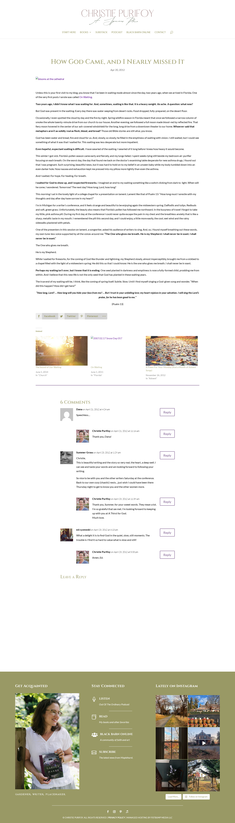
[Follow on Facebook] (107, 811)
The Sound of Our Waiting (48, 367)
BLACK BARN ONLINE (138, 32)
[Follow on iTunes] (127, 811)
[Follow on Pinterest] (120, 811)
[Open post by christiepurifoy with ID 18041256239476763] (204, 743)
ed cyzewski (83, 529)
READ (103, 716)
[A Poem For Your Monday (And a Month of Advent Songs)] (172, 351)
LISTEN (104, 699)
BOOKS (84, 32)
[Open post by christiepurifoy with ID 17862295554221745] (172, 711)
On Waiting (85, 96)
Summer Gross (84, 452)
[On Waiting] (117, 351)
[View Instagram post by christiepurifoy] (184, 724)
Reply (167, 412)
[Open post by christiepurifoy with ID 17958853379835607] (204, 711)
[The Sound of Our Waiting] (62, 351)
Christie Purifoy (101, 430)
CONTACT (160, 32)
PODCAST (116, 32)
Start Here (69, 32)
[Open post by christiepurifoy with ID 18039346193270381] (172, 743)
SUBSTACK (101, 32)
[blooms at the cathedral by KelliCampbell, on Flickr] (50, 78)
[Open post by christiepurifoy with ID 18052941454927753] (204, 776)
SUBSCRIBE (107, 752)
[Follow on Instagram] (114, 811)
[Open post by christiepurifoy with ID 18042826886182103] (172, 776)
